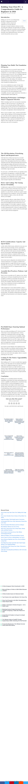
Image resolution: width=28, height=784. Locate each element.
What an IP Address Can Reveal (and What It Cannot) (12, 535)
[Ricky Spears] (5, 2)
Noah (9, 13)
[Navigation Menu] (25, 2)
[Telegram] (25, 782)
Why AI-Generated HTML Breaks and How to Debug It (12, 524)
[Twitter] (7, 782)
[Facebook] (2, 782)
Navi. (24, 20)
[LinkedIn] (16, 782)
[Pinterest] (11, 782)
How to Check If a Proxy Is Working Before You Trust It (12, 537)
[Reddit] (21, 782)
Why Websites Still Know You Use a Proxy (10, 526)
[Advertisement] (14, 50)
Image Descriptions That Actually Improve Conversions (12, 519)
